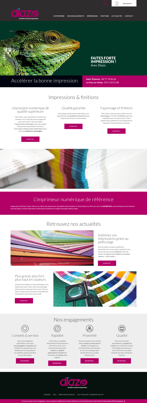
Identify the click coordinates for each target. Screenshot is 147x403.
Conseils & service (25, 335)
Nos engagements (75, 16)
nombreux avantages (33, 131)
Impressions (92, 16)
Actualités (116, 16)
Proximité (90, 335)
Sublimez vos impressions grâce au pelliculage (113, 238)
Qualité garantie (73, 108)
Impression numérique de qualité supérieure (30, 109)
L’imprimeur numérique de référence (73, 199)
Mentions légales (67, 394)
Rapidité (57, 335)
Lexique (47, 394)
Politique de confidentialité (90, 394)
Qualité (121, 335)
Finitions (104, 16)
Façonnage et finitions (116, 108)
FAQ (54, 394)
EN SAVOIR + (30, 139)
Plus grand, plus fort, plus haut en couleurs (30, 277)
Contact (129, 16)
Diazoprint (127, 3)
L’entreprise (58, 16)
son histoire (107, 206)
